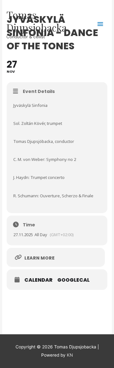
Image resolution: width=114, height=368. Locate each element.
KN (70, 355)
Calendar (38, 280)
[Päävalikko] (100, 24)
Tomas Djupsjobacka (36, 21)
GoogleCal (73, 280)
